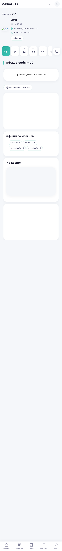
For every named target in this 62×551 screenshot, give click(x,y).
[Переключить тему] (57, 4)
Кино (31, 548)
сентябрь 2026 (17, 148)
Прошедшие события (19, 87)
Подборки (43, 548)
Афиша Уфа (10, 4)
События (19, 548)
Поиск (56, 548)
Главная (5, 14)
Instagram (17, 38)
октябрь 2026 (34, 148)
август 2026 (30, 142)
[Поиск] (49, 4)
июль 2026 (15, 142)
